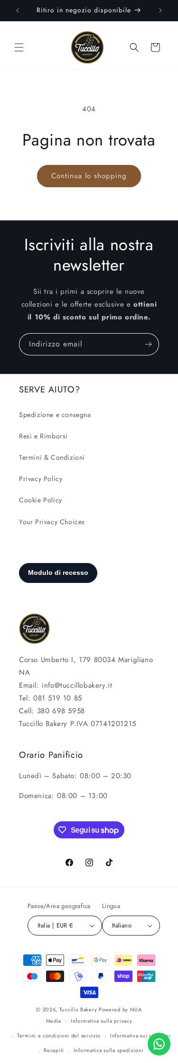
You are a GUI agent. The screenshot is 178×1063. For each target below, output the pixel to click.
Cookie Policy (40, 500)
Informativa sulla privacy (101, 1021)
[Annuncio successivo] (160, 10)
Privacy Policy (40, 478)
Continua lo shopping (89, 176)
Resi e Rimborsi (43, 436)
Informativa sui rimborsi (140, 1035)
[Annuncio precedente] (17, 10)
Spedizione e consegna (55, 414)
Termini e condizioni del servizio (59, 1035)
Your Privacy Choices (52, 522)
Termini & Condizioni (52, 457)
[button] (19, 47)
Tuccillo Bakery (78, 1009)
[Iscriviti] (148, 344)
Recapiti (54, 1050)
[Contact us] (159, 1044)
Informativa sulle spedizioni (109, 1050)
